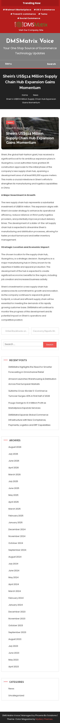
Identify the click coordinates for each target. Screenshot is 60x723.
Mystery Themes (44, 719)
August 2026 (14, 447)
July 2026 (13, 453)
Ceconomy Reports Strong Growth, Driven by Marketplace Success (46, 331)
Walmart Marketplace (18, 9)
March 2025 (14, 508)
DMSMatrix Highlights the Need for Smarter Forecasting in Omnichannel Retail (30, 369)
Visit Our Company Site (31, 30)
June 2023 (13, 652)
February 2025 (15, 515)
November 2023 (16, 618)
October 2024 (15, 543)
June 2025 (13, 488)
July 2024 (13, 563)
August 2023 (14, 639)
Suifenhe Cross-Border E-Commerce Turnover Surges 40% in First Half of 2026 (29, 393)
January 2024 (15, 604)
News (10, 122)
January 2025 (15, 522)
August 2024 (14, 556)
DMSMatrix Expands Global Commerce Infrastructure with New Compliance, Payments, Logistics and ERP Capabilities (29, 420)
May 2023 (13, 659)
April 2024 (13, 584)
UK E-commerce (45, 9)
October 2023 (15, 625)
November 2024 (16, 536)
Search (51, 64)
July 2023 (13, 646)
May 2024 (13, 577)
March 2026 (14, 474)
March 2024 (14, 591)
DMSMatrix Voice (30, 41)
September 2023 (17, 632)
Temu (44, 13)
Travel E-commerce (24, 13)
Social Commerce (30, 18)
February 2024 (16, 597)
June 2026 (13, 460)
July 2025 (13, 481)
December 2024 (17, 529)
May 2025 (13, 495)
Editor (27, 127)
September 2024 (17, 549)
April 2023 (13, 666)
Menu (8, 63)
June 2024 (13, 570)
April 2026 (13, 467)
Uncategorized (16, 695)
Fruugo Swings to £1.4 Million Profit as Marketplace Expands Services (27, 405)
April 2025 (13, 501)
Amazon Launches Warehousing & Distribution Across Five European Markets (32, 381)
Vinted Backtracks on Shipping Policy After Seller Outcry (17, 331)
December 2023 (16, 611)
